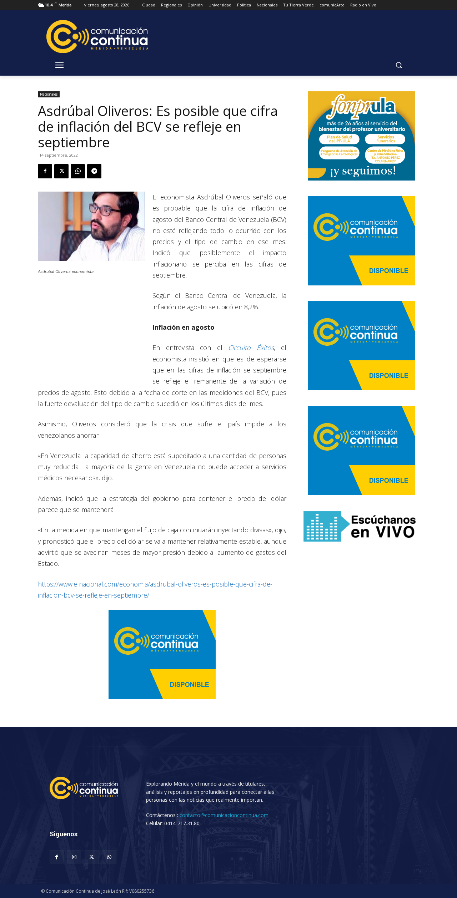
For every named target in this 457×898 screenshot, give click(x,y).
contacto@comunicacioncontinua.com (224, 815)
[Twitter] (61, 171)
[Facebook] (45, 171)
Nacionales (48, 94)
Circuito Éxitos (248, 347)
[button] (398, 64)
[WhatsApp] (78, 171)
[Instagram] (74, 857)
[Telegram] (94, 171)
